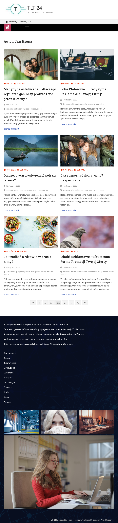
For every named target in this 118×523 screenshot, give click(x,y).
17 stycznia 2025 (70, 100)
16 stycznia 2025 (13, 186)
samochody (100, 104)
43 (79, 302)
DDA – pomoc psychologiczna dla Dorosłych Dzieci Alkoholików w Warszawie (38, 344)
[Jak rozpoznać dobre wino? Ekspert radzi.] (87, 150)
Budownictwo (10, 363)
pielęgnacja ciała (20, 190)
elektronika (11, 272)
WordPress (85, 520)
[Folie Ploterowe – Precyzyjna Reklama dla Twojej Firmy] (87, 64)
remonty (91, 104)
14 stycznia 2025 (13, 268)
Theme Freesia (74, 520)
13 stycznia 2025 (70, 268)
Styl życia (11, 170)
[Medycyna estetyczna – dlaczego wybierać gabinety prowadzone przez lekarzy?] (31, 64)
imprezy (9, 190)
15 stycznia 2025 (70, 186)
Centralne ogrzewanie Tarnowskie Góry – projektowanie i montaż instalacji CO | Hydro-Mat (44, 329)
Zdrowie (21, 84)
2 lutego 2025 (11, 105)
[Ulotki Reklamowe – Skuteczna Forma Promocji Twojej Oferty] (87, 232)
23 (66, 302)
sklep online (75, 190)
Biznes (66, 84)
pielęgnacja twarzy (14, 109)
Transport (8, 387)
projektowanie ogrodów (77, 104)
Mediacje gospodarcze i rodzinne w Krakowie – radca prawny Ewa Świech (37, 339)
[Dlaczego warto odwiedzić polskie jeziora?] (31, 150)
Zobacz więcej (11, 129)
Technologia (79, 84)
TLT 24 (34, 8)
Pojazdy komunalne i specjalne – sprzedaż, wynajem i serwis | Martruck (36, 324)
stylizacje (27, 109)
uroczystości (36, 109)
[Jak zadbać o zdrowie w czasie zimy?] (31, 232)
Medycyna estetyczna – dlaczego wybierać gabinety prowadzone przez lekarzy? (30, 94)
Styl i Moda (9, 373)
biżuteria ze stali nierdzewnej (75, 272)
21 (52, 302)
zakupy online (98, 190)
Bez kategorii (10, 353)
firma (65, 104)
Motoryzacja (9, 368)
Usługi (76, 251)
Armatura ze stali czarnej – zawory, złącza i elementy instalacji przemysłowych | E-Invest (44, 334)
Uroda (9, 84)
